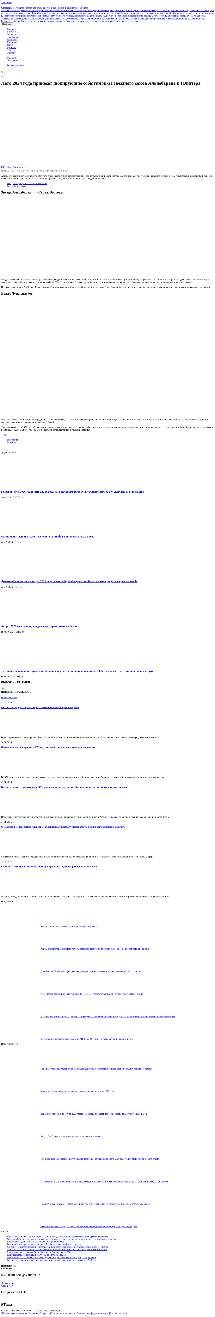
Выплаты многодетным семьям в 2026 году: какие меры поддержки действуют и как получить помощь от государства (64, 787)
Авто (9, 50)
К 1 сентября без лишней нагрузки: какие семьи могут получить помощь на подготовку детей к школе (52, 15)
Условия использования (63, 1313)
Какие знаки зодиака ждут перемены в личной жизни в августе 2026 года (47, 536)
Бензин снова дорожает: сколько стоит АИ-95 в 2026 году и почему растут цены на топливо (167, 13)
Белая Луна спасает (16, 186)
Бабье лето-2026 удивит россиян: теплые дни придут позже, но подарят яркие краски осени (49, 866)
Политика (12, 39)
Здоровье (11, 47)
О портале (12, 60)
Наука (10, 45)
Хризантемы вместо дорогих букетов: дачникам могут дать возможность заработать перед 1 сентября (87, 21)
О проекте (44, 1313)
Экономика (12, 37)
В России (11, 31)
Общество (12, 34)
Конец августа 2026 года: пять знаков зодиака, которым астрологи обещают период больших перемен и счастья (72, 491)
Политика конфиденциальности (93, 1313)
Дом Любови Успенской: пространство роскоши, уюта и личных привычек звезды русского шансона (154, 15)
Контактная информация (14, 1313)
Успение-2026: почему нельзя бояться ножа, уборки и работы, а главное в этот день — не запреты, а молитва (55, 18)
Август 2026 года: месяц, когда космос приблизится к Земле (39, 626)
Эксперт (11, 52)
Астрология (20, 167)
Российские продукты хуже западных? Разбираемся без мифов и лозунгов (40, 707)
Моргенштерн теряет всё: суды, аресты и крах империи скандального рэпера (44, 8)
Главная (11, 29)
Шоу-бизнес (13, 42)
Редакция (11, 57)
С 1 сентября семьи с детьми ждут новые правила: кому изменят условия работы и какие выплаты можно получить (63, 827)
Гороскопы (12, 439)
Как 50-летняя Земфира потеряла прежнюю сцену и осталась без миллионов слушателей (76, 13)
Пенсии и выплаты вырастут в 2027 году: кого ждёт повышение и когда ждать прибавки (48, 747)
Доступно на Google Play (7, 1284)
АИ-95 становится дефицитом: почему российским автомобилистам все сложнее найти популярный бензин (55, 10)
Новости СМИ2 (9, 697)
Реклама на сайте (15, 65)
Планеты (11, 442)
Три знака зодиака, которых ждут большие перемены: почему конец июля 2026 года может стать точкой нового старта (77, 670)
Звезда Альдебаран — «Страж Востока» (27, 183)
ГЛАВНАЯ (6, 167)
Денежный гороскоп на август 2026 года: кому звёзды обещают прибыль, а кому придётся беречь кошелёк (69, 581)
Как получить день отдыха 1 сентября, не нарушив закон (139, 18)
